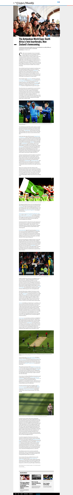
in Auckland (21, 206)
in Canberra (37, 82)
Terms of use (31, 493)
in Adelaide (37, 378)
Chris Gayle (25, 81)
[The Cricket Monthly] (24, 3)
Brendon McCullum (22, 230)
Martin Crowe (25, 293)
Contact (22, 493)
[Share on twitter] (57, 2)
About (18, 493)
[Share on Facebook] (59, 2)
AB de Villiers (29, 78)
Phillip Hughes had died (31, 357)
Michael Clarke (21, 318)
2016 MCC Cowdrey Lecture (29, 363)
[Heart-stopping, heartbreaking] (48, 480)
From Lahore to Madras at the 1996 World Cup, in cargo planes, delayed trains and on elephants (24, 485)
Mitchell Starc (27, 130)
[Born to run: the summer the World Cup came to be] (36, 480)
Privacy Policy (26, 493)
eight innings (29, 322)
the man (24, 294)
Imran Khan (21, 146)
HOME (15, 493)
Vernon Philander (29, 214)
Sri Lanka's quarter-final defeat (28, 389)
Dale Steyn (37, 230)
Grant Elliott (33, 245)
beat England (38, 369)
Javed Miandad (24, 143)
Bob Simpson (36, 70)
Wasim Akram (27, 160)
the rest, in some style (35, 160)
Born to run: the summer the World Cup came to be (36, 483)
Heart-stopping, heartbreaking (46, 483)
